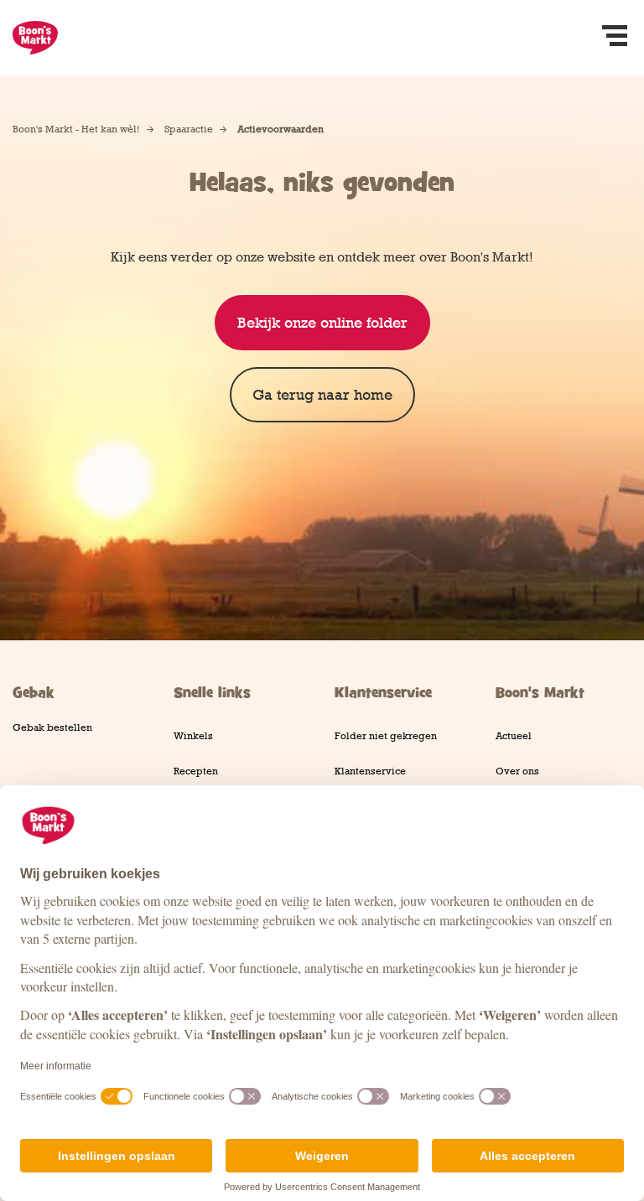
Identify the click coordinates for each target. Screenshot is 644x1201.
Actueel (514, 736)
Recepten (196, 771)
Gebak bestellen (52, 727)
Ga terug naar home (322, 394)
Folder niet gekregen (386, 736)
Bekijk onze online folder (322, 322)
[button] (614, 37)
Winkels (193, 736)
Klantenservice (370, 771)
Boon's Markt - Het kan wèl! (76, 129)
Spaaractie (188, 129)
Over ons (517, 771)
